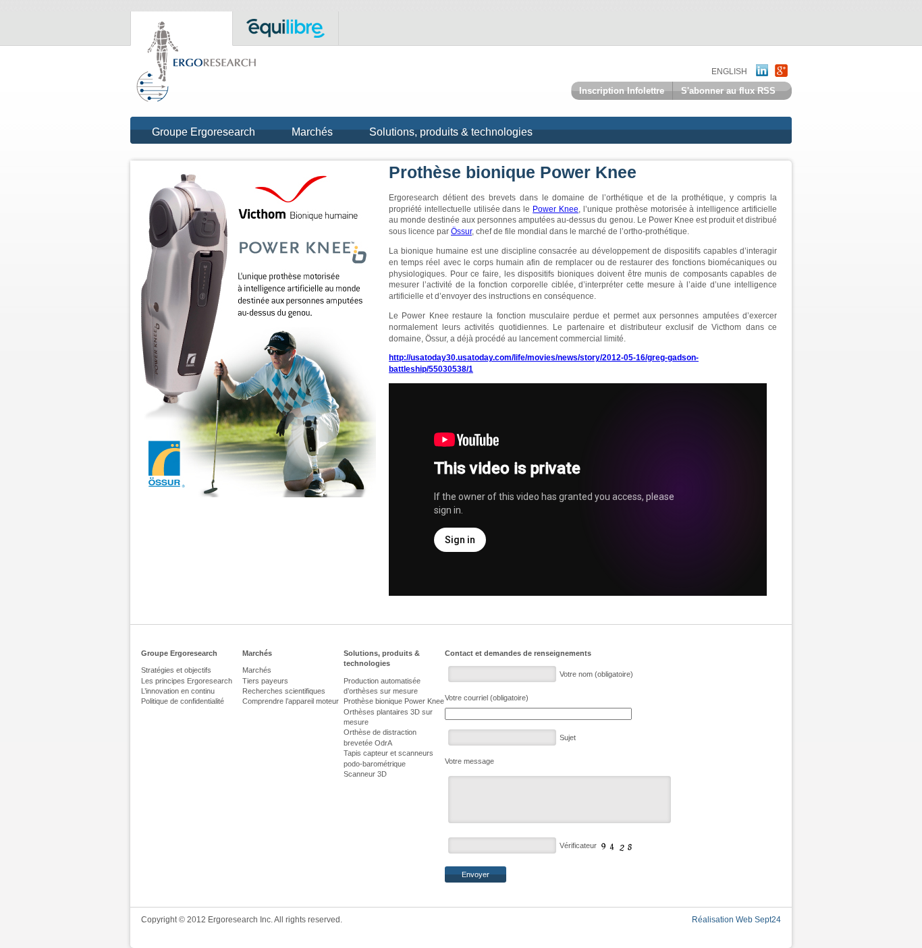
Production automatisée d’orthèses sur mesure (382, 686)
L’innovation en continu (178, 691)
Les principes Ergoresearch (186, 681)
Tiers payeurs (265, 681)
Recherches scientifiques (283, 691)
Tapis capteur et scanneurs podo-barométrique (388, 758)
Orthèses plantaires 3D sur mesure (388, 717)
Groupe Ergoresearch (203, 132)
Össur (461, 231)
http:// (399, 357)
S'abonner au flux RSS (728, 91)
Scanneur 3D (365, 774)
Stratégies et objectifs (176, 670)
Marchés (312, 132)
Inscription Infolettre (621, 91)
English (729, 71)
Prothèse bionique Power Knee (394, 701)
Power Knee (555, 209)
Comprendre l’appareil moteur (290, 701)
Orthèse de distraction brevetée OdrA (380, 737)
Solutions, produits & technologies (451, 132)
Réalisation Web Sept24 (736, 919)
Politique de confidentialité (182, 701)
